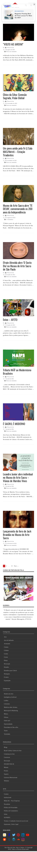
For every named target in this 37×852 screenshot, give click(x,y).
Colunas (6, 650)
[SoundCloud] (18, 840)
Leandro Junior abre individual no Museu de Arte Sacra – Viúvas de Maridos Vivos (18, 477)
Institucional (7, 797)
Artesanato (7, 643)
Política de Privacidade (10, 807)
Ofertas (6, 717)
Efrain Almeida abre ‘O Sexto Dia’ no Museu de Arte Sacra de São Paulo (17, 265)
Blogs (5, 747)
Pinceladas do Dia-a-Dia (11, 727)
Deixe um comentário (11, 51)
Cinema (6, 647)
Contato (6, 794)
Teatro (6, 730)
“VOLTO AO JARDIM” (13, 44)
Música (6, 714)
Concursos (7, 757)
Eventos (6, 677)
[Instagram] (22, 840)
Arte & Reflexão (9, 640)
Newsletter (7, 804)
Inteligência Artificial (10, 697)
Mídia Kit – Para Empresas (12, 801)
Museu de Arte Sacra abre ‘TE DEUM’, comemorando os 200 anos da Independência (17, 208)
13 (12, 566)
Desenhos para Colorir (10, 670)
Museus (6, 767)
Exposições (7, 680)
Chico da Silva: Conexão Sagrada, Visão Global (15, 96)
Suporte (6, 774)
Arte (5, 637)
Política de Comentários (11, 811)
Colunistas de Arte (9, 754)
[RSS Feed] (4, 836)
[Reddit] (4, 840)
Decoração (7, 664)
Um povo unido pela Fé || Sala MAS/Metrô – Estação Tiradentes (17, 151)
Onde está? (7, 720)
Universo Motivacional (10, 777)
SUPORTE (7, 817)
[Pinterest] (18, 836)
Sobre (5, 814)
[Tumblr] (9, 840)
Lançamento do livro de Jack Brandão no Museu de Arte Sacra (17, 534)
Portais (6, 771)
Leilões (6, 700)
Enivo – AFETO (10, 320)
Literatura (7, 704)
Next (16, 566)
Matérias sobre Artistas (10, 707)
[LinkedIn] (22, 836)
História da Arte (8, 694)
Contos (6, 654)
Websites (6, 781)
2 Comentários (9, 219)
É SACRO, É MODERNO (14, 424)
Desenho (6, 667)
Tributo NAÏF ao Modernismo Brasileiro (17, 371)
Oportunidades (8, 724)
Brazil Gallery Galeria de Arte (13, 750)
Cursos (6, 657)
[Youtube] (27, 836)
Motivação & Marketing (11, 710)
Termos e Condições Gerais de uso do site (16, 821)
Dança (5, 660)
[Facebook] (9, 836)
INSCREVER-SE (9, 764)
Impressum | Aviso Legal (11, 824)
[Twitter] (13, 836)
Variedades (7, 734)
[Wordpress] (13, 840)
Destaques (7, 674)
